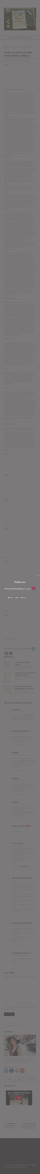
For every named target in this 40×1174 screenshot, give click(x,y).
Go (33, 588)
